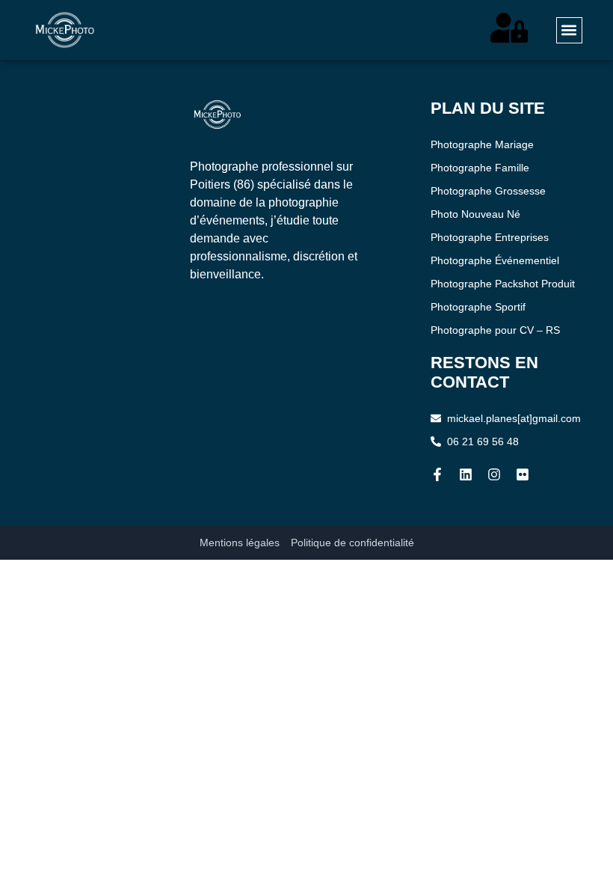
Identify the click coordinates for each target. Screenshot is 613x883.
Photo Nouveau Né (475, 214)
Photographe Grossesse (488, 191)
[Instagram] (494, 474)
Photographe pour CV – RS (495, 330)
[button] (569, 30)
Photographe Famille (480, 168)
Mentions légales (240, 543)
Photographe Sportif (478, 307)
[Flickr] (522, 474)
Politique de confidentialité (352, 543)
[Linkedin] (465, 474)
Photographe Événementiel (495, 260)
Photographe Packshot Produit (503, 284)
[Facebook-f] (437, 474)
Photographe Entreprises (490, 237)
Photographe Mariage (482, 144)
